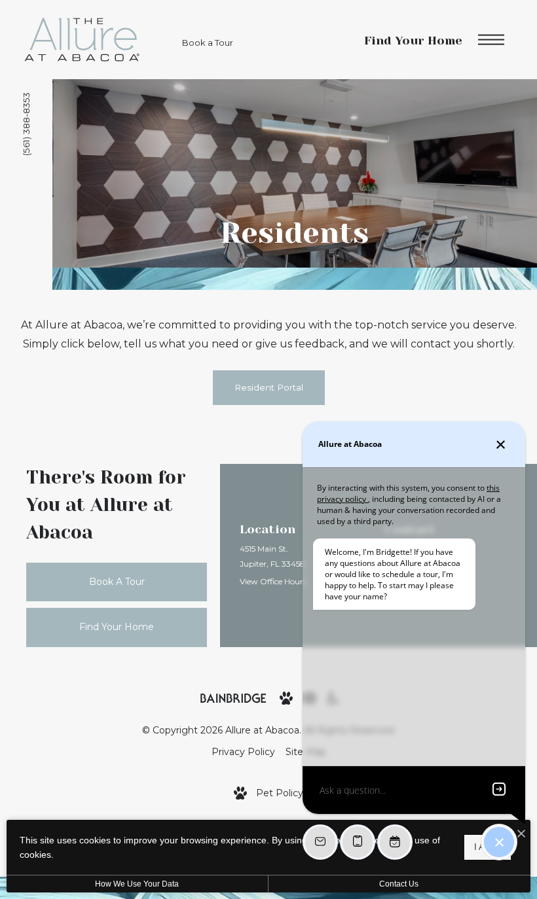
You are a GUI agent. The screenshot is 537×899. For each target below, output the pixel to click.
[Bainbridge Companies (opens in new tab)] (233, 697)
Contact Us (398, 884)
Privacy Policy (243, 752)
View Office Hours (273, 581)
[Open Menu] (491, 39)
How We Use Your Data (137, 884)
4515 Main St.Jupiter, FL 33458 (272, 556)
